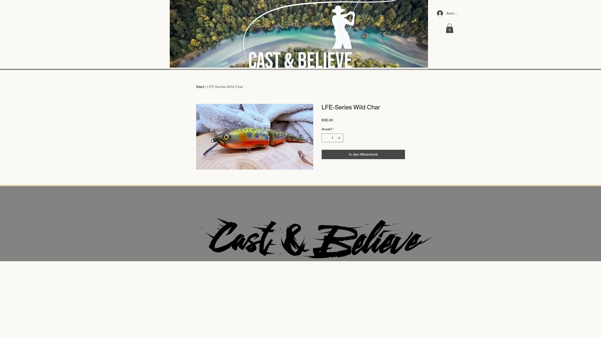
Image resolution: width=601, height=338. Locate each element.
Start (200, 86)
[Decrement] (325, 138)
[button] (450, 28)
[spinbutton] (332, 138)
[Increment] (340, 138)
